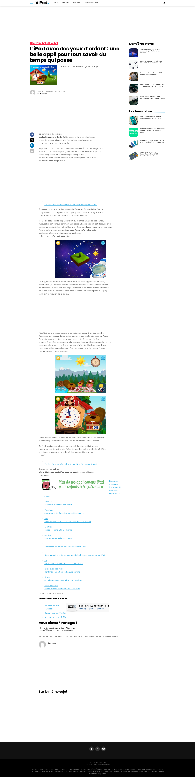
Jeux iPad (76, 3)
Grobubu (43, 93)
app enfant (44, 636)
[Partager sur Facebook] (32, 135)
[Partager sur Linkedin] (32, 146)
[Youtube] (103, 748)
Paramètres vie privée (97, 762)
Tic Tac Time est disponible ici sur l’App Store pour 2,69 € (70, 204)
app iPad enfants (58, 636)
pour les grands (111, 636)
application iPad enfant (92, 636)
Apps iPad (65, 3)
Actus (55, 3)
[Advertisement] (80, 180)
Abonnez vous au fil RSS (55, 617)
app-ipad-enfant (73, 636)
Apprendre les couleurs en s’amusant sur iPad (65, 547)
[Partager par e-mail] (32, 151)
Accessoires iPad (91, 3)
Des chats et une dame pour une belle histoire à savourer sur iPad (74, 555)
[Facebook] (91, 748)
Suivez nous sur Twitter (55, 613)
